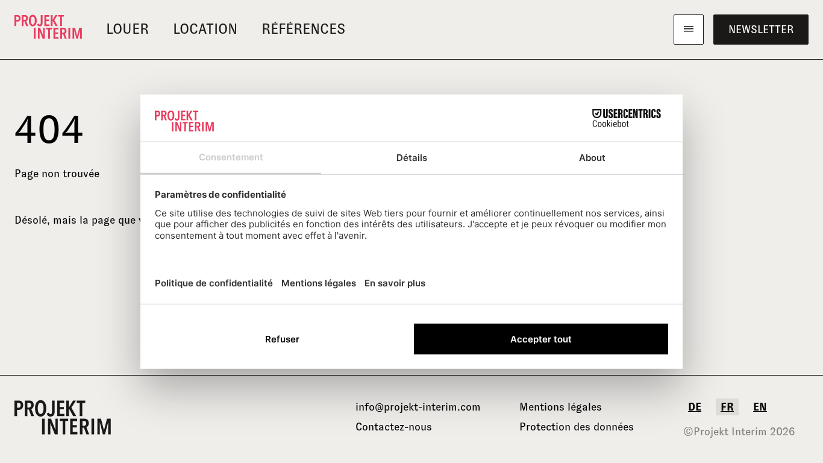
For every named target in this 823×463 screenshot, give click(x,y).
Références (303, 29)
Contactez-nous (393, 427)
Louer (127, 29)
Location (205, 29)
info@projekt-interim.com (418, 407)
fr (727, 407)
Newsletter (760, 30)
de (694, 407)
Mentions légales (560, 407)
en (760, 407)
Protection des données (576, 427)
